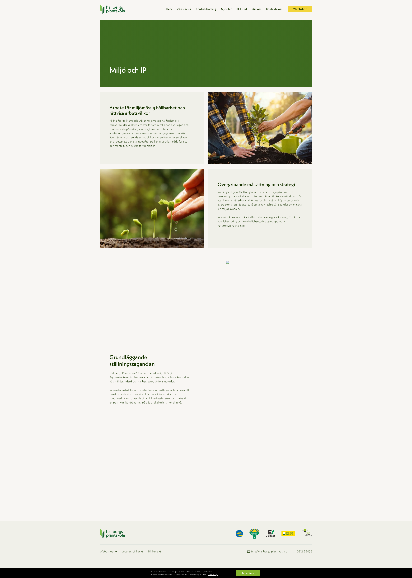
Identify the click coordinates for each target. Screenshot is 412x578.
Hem (169, 9)
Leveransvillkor (131, 551)
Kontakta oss (274, 9)
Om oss (256, 9)
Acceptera (247, 573)
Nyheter (226, 9)
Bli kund (241, 9)
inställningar (213, 574)
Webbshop (107, 551)
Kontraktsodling (206, 9)
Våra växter (184, 9)
